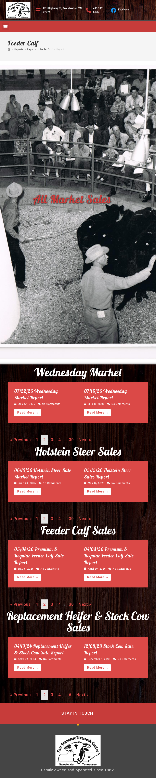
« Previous (20, 439)
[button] (5, 26)
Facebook (123, 9)
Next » (85, 439)
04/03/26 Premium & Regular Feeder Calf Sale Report (109, 555)
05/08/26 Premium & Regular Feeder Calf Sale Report (39, 555)
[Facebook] (113, 10)
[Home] (9, 49)
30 (71, 439)
